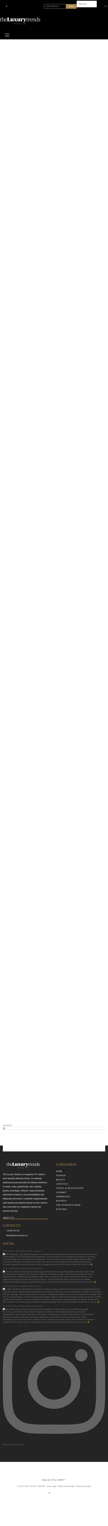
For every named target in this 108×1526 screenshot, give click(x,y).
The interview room (68, 1205)
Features (61, 1209)
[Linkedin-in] (15, 6)
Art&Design (63, 1197)
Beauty (60, 1180)
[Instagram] (11, 6)
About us (8, 1218)
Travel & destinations (69, 1188)
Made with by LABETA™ (54, 1480)
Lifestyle (62, 1184)
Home (59, 1171)
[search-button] (79, 10)
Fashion (61, 1175)
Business (61, 1201)
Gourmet (61, 1192)
